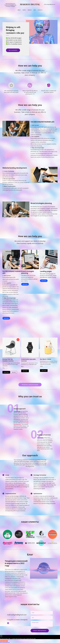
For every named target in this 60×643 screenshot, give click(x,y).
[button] (30, 384)
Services (30, 10)
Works (24, 10)
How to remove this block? (5, 642)
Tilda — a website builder (13, 638)
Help (35, 10)
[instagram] (8, 623)
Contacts (40, 10)
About (19, 10)
